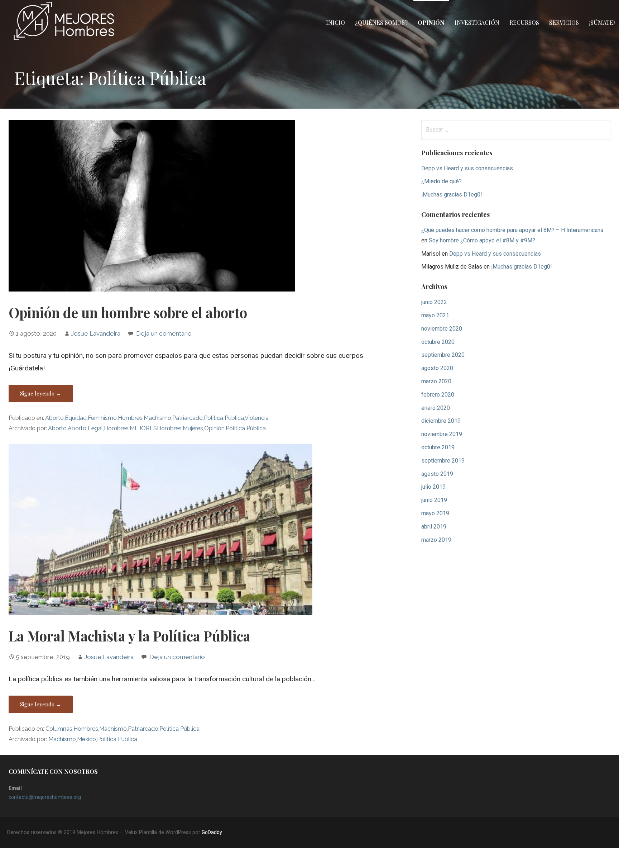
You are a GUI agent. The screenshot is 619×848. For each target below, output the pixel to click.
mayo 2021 (435, 315)
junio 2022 (434, 302)
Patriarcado (187, 417)
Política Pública (224, 417)
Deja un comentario (164, 333)
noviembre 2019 (441, 434)
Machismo (157, 417)
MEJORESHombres (156, 428)
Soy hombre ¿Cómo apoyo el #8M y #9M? (482, 240)
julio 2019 (433, 486)
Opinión (431, 22)
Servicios (564, 22)
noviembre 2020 (441, 328)
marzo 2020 (436, 381)
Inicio (335, 22)
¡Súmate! (602, 22)
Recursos (524, 22)
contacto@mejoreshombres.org (45, 797)
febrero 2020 (437, 394)
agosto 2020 (437, 368)
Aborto (54, 417)
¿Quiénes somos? (381, 22)
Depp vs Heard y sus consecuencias (467, 168)
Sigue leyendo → (40, 393)
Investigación (477, 22)
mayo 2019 (435, 513)
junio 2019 (434, 500)
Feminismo (102, 417)
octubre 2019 (438, 447)
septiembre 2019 (443, 460)
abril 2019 (433, 526)
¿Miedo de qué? (441, 181)
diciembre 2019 (441, 420)
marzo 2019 (436, 539)
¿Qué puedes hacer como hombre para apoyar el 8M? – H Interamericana (512, 230)
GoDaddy (212, 832)
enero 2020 (435, 407)
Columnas (58, 728)
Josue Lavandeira (95, 333)
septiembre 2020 (443, 354)
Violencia (257, 417)
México (86, 739)
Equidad (76, 417)
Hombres (130, 417)
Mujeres (193, 428)
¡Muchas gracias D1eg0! (451, 194)
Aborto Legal (85, 428)
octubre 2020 (438, 341)
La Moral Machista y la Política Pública (129, 635)
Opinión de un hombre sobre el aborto (128, 312)
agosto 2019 (437, 473)
